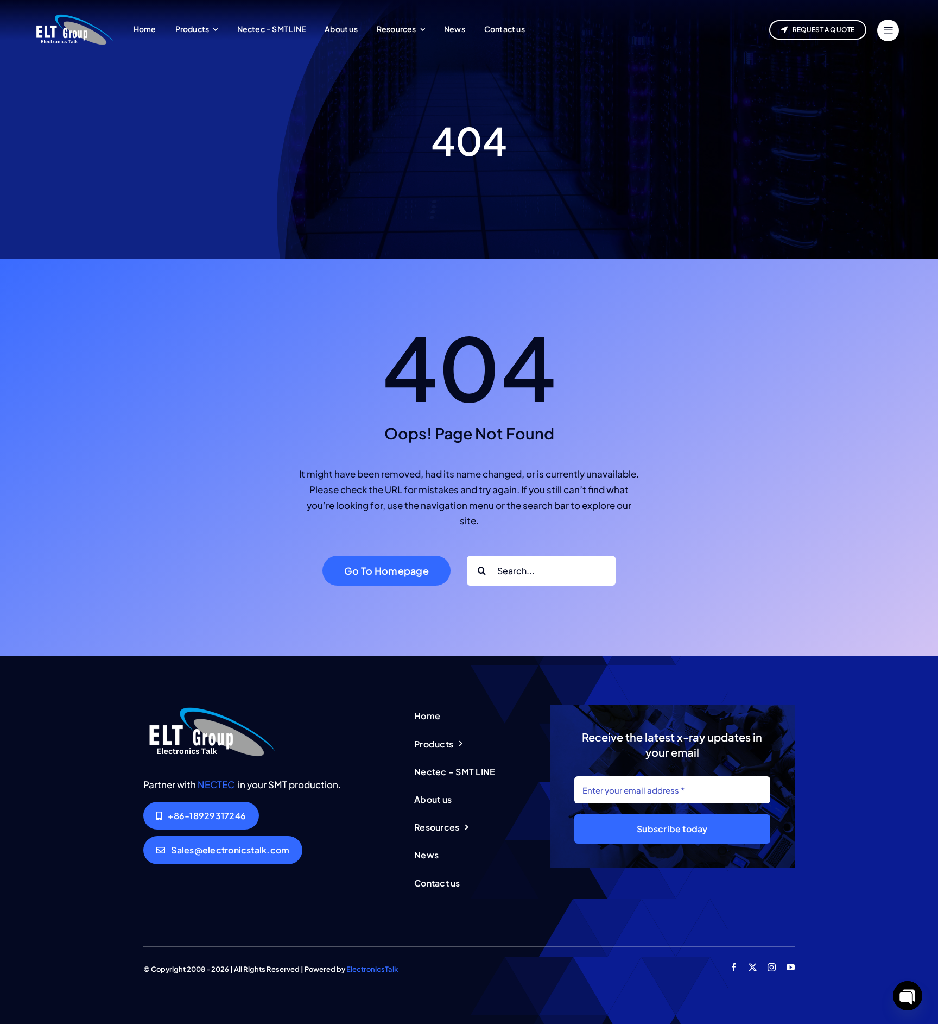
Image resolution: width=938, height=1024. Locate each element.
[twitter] (753, 967)
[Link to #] (888, 30)
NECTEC (216, 784)
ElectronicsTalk (372, 969)
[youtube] (791, 967)
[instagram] (772, 967)
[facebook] (734, 967)
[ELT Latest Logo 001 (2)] (211, 709)
